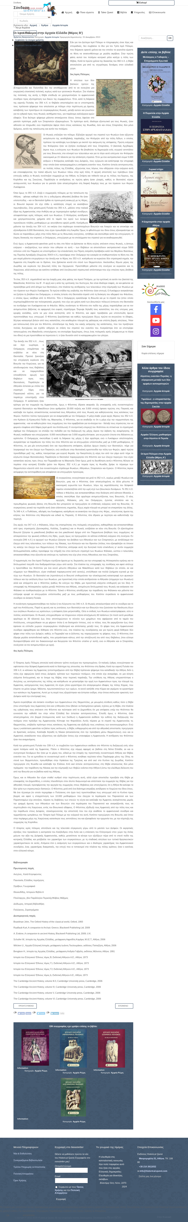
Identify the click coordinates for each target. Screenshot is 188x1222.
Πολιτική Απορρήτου (23, 1174)
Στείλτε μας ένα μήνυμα (150, 1176)
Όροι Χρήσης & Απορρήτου (94, 1220)
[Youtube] (155, 322)
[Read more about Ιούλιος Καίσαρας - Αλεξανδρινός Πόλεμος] (73, 1097)
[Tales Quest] (155, 289)
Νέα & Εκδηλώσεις (22, 1153)
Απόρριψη (29, 1215)
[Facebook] (155, 311)
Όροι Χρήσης (19, 1180)
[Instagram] (155, 333)
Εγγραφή (61, 1199)
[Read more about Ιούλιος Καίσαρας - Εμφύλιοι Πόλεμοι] (35, 1047)
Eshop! (143, 3)
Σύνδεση (25, 33)
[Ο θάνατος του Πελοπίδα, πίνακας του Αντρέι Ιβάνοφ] (41, 63)
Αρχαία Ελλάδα (161, 105)
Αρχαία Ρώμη (41, 1071)
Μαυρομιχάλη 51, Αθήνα (151, 1158)
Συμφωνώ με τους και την (69, 1190)
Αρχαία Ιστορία (52, 37)
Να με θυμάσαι (23, 27)
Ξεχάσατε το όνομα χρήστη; (29, 40)
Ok (7, 1215)
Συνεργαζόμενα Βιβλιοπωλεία (27, 1160)
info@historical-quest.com (153, 1171)
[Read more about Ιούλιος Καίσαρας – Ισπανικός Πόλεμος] (111, 1048)
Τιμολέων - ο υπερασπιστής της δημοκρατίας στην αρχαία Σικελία (156, 403)
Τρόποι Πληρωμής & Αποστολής (29, 1167)
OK (170, 38)
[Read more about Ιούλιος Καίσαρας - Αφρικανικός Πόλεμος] (73, 1048)
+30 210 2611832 (147, 1166)
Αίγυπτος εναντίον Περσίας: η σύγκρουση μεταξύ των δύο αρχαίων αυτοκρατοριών (156, 380)
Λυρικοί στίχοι (156, 169)
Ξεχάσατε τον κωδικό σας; (28, 45)
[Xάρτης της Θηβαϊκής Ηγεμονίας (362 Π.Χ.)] (114, 98)
